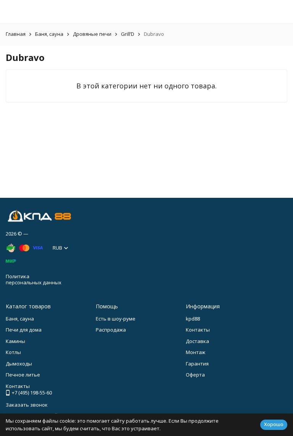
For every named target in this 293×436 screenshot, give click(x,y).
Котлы (13, 352)
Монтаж (195, 352)
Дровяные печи (92, 33)
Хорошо (273, 424)
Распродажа (111, 329)
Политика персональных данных (33, 279)
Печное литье (23, 374)
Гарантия (197, 363)
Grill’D (127, 33)
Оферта (195, 374)
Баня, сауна (49, 33)
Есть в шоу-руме (115, 318)
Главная (16, 33)
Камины (15, 341)
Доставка (197, 341)
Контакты (198, 329)
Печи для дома (24, 329)
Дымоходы (19, 363)
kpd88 (193, 318)
